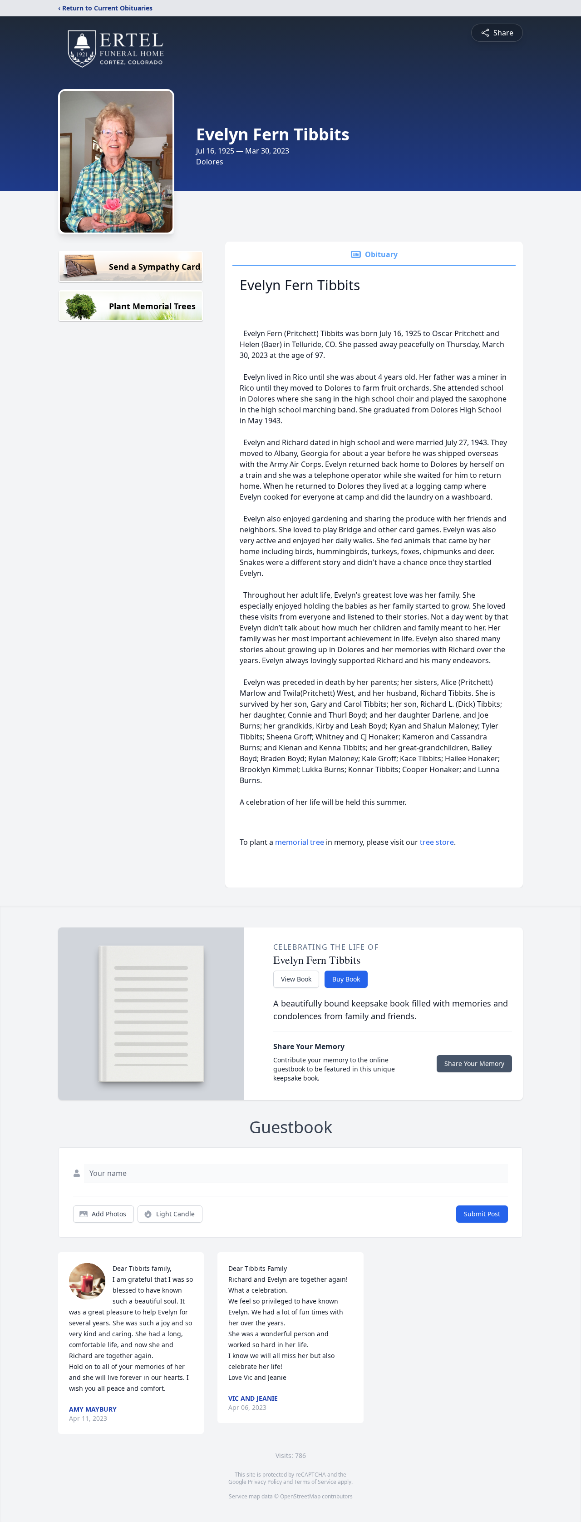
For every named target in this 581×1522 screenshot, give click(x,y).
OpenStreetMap (300, 1496)
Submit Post (482, 1214)
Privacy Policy (265, 1482)
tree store (437, 842)
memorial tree (299, 842)
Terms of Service (315, 1482)
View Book (296, 979)
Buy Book (346, 979)
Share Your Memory (474, 1063)
